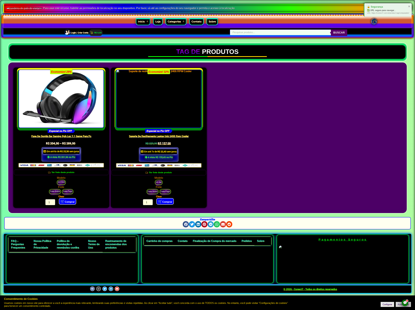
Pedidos (247, 241)
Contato (196, 21)
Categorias (174, 21)
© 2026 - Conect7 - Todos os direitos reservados (310, 289)
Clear (61, 196)
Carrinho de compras (159, 241)
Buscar (339, 32)
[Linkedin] (111, 289)
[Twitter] (104, 289)
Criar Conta (83, 32)
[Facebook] (92, 289)
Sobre (212, 21)
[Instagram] (98, 289)
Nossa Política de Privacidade (42, 244)
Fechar (406, 6)
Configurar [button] (387, 304)
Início (141, 21)
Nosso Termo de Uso (94, 244)
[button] (186, 224)
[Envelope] (117, 289)
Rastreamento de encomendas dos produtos (116, 244)
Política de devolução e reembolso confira (68, 244)
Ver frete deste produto (63, 172)
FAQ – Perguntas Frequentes (18, 244)
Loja (157, 21)
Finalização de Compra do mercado (214, 241)
